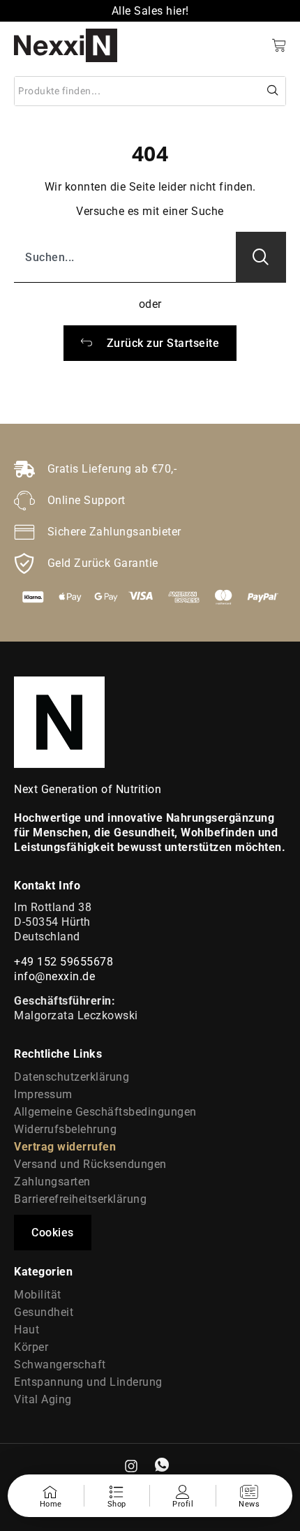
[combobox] (137, 91)
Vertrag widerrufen (65, 1146)
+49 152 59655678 (63, 961)
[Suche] (273, 91)
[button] (52, 1232)
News (249, 1504)
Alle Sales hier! (150, 10)
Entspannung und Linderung (88, 1382)
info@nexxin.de (54, 976)
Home (51, 1504)
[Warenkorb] (279, 45)
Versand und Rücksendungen (90, 1164)
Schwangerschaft (60, 1364)
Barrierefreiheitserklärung (80, 1199)
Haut (26, 1329)
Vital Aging (43, 1399)
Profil (182, 1504)
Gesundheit (43, 1312)
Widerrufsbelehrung (65, 1129)
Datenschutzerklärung (71, 1076)
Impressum (43, 1094)
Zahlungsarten (52, 1181)
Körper (31, 1347)
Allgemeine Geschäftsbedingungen (105, 1111)
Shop (116, 1504)
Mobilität (37, 1294)
